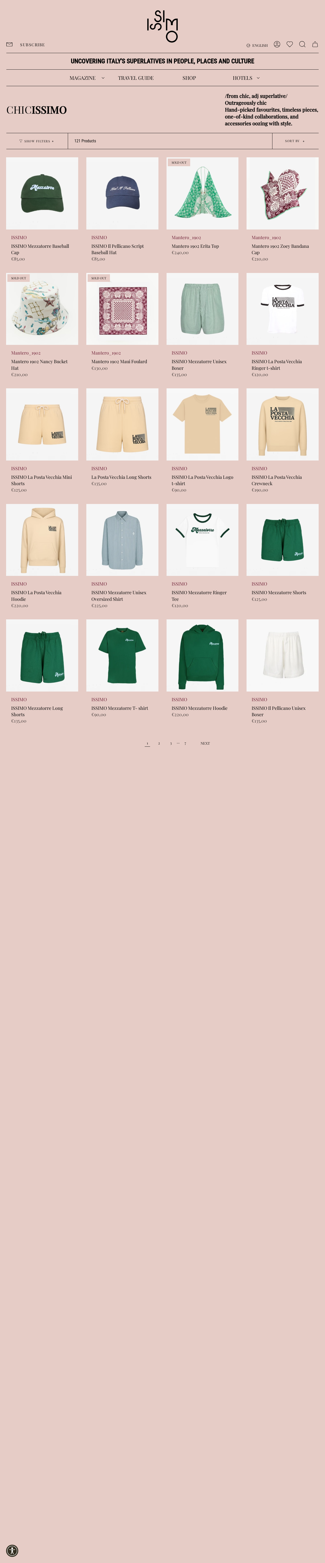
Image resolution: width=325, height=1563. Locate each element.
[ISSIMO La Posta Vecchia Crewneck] (283, 424)
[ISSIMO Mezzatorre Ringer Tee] (203, 540)
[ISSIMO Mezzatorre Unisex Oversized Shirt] (122, 540)
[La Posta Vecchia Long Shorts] (122, 424)
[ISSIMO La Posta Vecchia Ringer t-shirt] (283, 309)
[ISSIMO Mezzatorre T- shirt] (122, 655)
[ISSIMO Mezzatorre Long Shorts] (42, 655)
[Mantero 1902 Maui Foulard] (122, 309)
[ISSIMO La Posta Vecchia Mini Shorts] (42, 424)
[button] (82, 78)
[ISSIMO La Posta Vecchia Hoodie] (42, 540)
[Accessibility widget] (12, 1551)
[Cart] (315, 44)
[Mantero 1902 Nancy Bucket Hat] (42, 309)
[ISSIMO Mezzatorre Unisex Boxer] (203, 309)
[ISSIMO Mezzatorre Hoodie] (203, 655)
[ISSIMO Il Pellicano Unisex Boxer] (283, 655)
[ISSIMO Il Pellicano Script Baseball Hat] (122, 193)
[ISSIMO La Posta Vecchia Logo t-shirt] (203, 424)
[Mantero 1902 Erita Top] (203, 193)
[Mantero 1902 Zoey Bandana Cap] (283, 193)
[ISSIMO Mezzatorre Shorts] (283, 540)
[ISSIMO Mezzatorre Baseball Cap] (42, 193)
